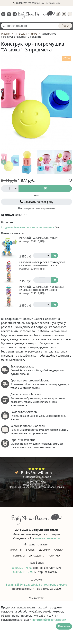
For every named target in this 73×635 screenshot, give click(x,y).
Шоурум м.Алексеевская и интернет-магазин (27, 227)
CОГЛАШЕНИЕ (36, 555)
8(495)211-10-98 (23, 572)
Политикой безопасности (49, 620)
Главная (5, 33)
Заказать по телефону (38, 202)
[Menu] (70, 14)
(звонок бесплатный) (38, 3)
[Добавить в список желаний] (70, 180)
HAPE (34, 33)
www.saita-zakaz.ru (47, 538)
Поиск (65, 25)
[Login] (58, 14)
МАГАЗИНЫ (16, 549)
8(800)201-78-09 (22, 568)
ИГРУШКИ (21, 33)
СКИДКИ (58, 549)
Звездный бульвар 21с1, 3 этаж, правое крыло (36, 487)
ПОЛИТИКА (54, 555)
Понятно (64, 626)
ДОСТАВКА (44, 549)
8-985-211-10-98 (36, 482)
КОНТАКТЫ (19, 555)
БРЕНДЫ (30, 549)
